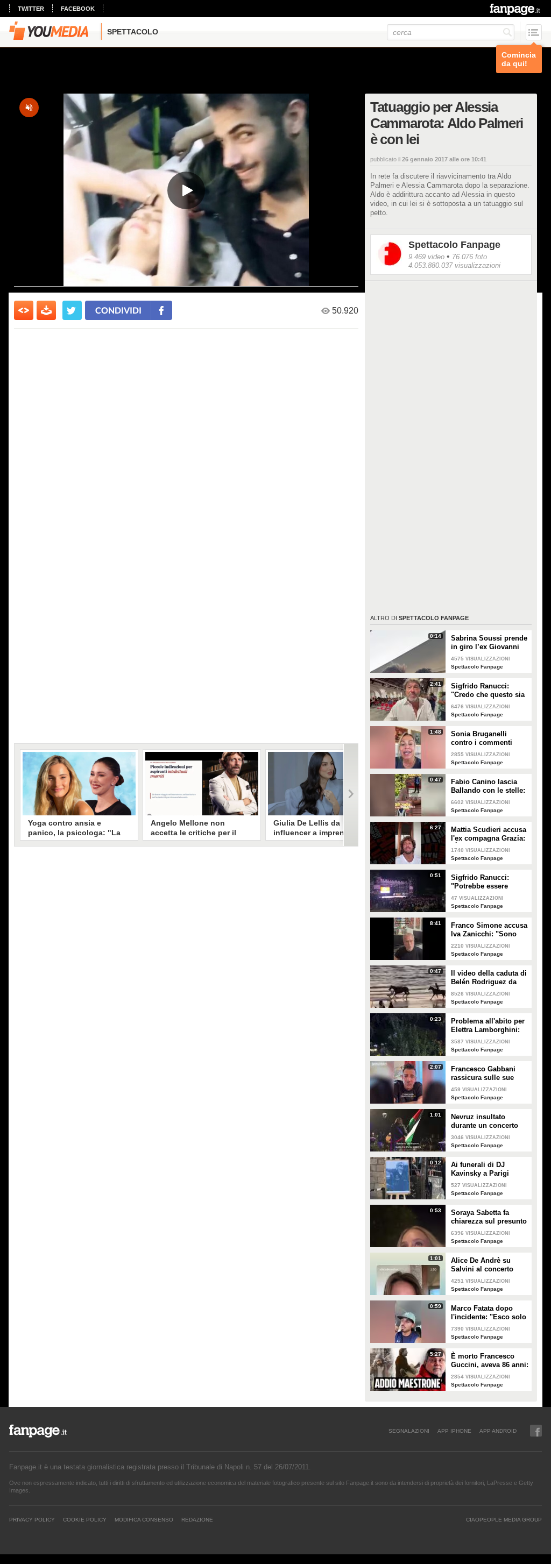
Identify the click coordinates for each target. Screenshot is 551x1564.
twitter (31, 8)
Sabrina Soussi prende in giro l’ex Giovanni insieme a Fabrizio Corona (489, 642)
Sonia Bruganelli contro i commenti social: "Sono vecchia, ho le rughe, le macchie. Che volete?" (488, 738)
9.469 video (426, 257)
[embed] (23, 310)
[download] (46, 310)
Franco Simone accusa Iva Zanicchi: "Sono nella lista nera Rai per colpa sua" (489, 930)
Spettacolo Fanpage (454, 244)
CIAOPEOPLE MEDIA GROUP (504, 1519)
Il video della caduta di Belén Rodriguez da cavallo (489, 977)
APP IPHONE (454, 1430)
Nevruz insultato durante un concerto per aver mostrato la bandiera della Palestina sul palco (484, 1121)
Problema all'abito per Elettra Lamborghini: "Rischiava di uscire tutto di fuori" (488, 1025)
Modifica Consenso (144, 1519)
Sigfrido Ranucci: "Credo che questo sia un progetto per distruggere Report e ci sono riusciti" (489, 690)
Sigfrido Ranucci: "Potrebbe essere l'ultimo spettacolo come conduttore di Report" (483, 882)
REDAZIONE (197, 1519)
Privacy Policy (32, 1519)
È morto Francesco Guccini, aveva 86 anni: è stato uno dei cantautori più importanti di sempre (489, 1360)
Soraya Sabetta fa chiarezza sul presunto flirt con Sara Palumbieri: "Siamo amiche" (489, 1217)
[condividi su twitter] (72, 310)
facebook (78, 8)
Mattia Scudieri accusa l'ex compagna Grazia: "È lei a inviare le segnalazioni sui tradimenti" (488, 834)
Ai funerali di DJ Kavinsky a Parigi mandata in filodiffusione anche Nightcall (484, 1169)
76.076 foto (469, 257)
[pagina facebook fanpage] (536, 1431)
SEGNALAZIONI (408, 1430)
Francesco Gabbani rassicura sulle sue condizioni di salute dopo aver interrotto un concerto (489, 1073)
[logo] (516, 9)
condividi (118, 310)
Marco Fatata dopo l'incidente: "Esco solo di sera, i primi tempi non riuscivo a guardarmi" (488, 1312)
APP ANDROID (498, 1430)
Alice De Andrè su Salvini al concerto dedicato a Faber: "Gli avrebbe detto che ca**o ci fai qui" (487, 1265)
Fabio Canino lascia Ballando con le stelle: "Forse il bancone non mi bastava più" (488, 786)
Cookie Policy (85, 1519)
